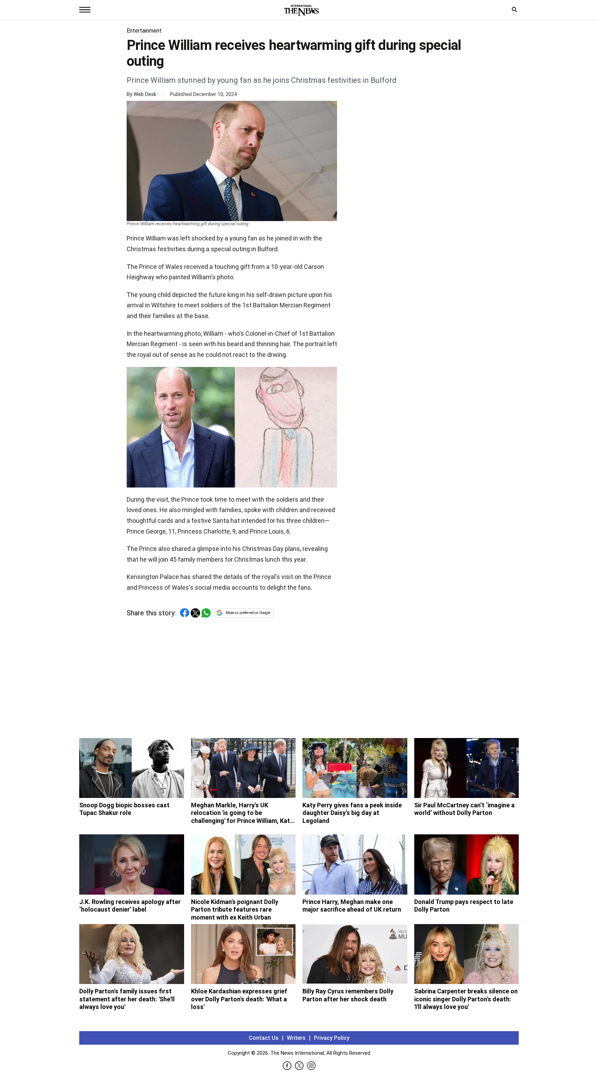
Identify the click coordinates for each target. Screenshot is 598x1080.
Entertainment (144, 30)
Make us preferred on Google (248, 613)
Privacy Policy (332, 1038)
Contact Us (264, 1038)
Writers (296, 1038)
